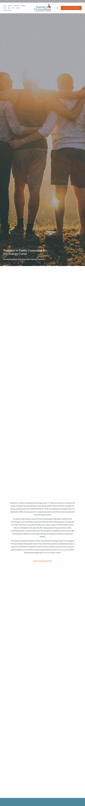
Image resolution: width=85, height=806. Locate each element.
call (60, 550)
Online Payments (7, 10)
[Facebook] (54, 8)
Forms (5, 8)
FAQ (13, 8)
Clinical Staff (16, 5)
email (65, 550)
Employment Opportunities (42, 561)
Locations (17, 8)
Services (10, 5)
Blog (9, 8)
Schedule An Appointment (71, 8)
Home (4, 5)
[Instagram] (57, 8)
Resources (23, 5)
